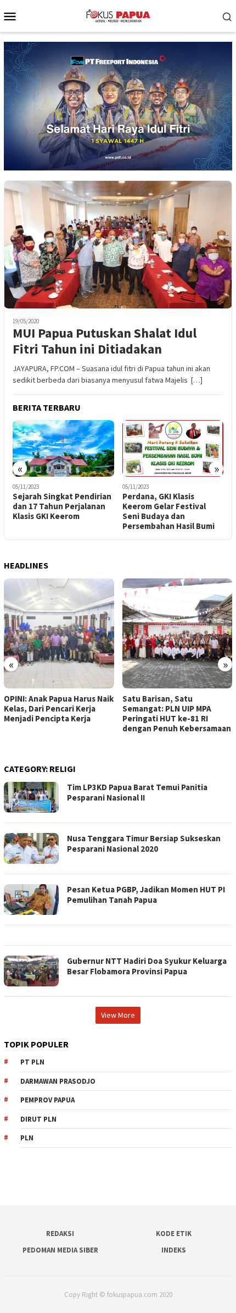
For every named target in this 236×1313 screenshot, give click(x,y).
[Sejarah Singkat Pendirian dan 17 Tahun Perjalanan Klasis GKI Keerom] (63, 448)
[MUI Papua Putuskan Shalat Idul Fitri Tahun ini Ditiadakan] (118, 244)
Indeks (173, 1250)
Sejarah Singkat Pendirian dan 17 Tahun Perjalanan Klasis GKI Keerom (62, 506)
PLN (26, 1138)
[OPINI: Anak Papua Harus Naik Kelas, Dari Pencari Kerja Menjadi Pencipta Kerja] (59, 633)
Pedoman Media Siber (60, 1250)
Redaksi (60, 1233)
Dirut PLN (38, 1119)
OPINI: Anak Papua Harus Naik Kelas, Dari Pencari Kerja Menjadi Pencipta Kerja (59, 709)
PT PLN (32, 1062)
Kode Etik (174, 1233)
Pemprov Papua (47, 1100)
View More (118, 1015)
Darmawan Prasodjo (57, 1081)
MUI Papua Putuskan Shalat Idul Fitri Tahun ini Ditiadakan (104, 341)
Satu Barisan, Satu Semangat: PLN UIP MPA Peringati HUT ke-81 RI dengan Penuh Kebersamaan (176, 713)
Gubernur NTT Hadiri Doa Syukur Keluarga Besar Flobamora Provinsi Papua (147, 966)
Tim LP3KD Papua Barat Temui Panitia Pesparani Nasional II (137, 792)
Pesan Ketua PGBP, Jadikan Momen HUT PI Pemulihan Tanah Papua (146, 895)
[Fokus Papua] (118, 15)
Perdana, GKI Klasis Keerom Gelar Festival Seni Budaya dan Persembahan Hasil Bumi (168, 511)
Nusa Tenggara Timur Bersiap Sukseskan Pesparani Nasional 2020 (144, 843)
